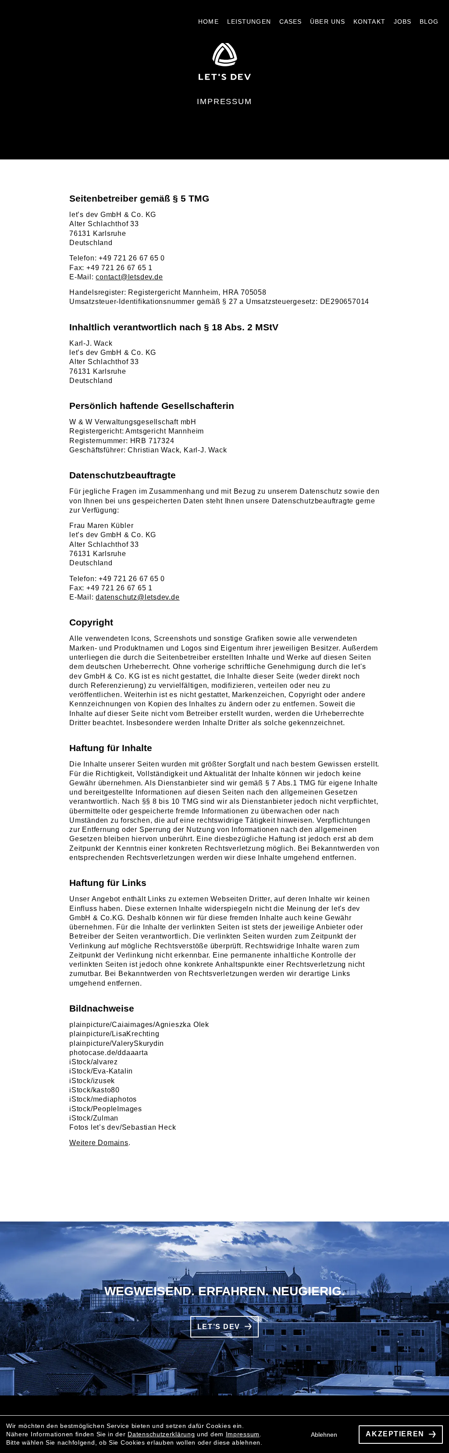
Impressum (243, 1434)
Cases (290, 21)
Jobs (402, 21)
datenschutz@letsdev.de (137, 597)
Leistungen (249, 21)
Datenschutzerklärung (161, 1434)
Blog (429, 21)
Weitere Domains (98, 1142)
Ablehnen (334, 1434)
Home (208, 21)
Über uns (327, 21)
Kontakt (369, 21)
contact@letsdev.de (129, 277)
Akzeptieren (400, 1434)
